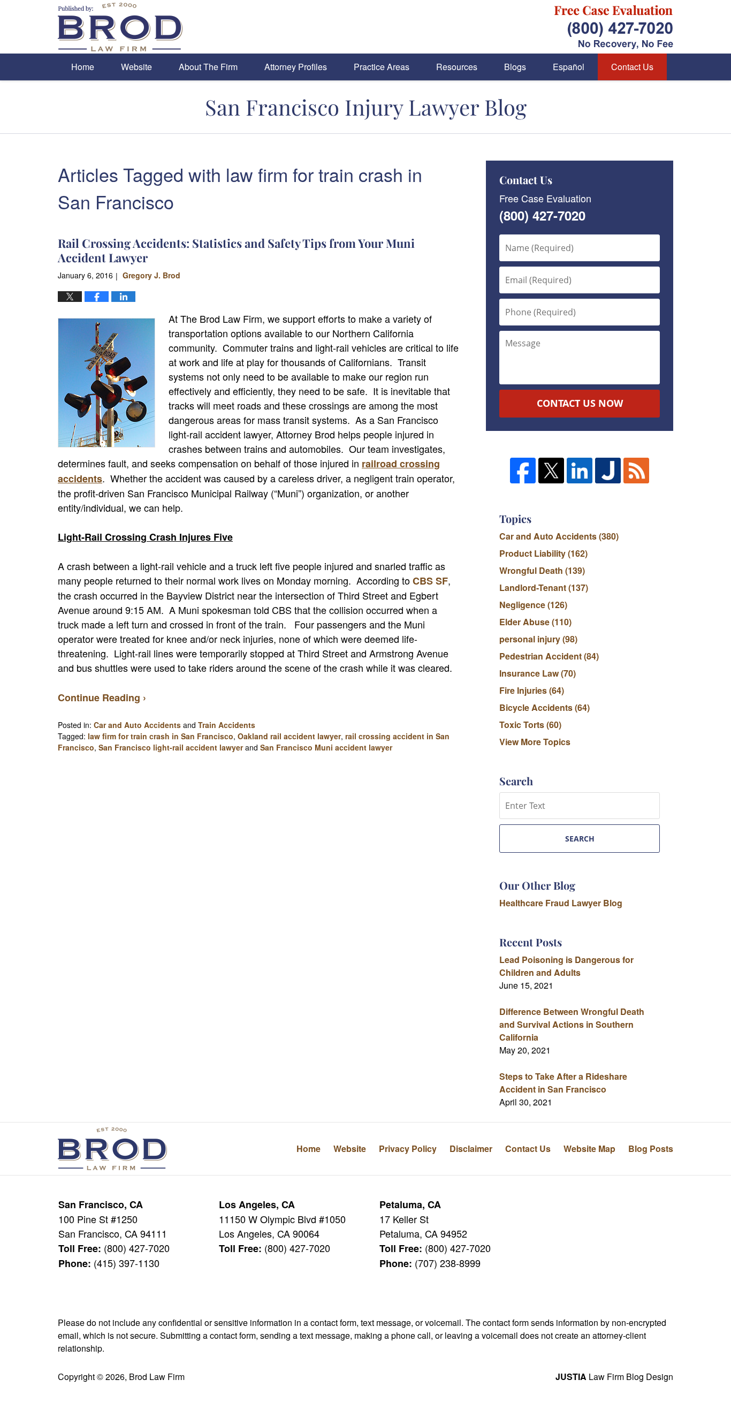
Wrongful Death (542, 570)
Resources (456, 66)
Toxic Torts (530, 724)
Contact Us (632, 66)
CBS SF (430, 581)
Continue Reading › (102, 697)
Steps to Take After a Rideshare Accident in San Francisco (563, 1082)
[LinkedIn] (579, 470)
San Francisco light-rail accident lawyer (170, 747)
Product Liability (543, 553)
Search (580, 838)
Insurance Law (537, 673)
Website (136, 66)
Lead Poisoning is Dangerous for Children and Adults (566, 966)
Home (82, 66)
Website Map (589, 1148)
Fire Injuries (531, 690)
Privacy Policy (408, 1148)
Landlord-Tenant (543, 587)
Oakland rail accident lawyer (289, 736)
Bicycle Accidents (544, 707)
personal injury (538, 639)
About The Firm (208, 66)
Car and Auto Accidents (137, 724)
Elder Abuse (535, 622)
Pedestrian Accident (549, 656)
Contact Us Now (580, 403)
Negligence (533, 604)
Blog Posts (650, 1148)
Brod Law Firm (157, 1376)
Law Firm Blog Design (614, 1376)
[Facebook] (523, 470)
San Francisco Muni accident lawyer (326, 747)
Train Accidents (226, 724)
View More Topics (534, 742)
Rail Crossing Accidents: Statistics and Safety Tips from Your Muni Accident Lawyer (236, 250)
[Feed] (636, 470)
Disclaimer (471, 1148)
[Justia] (608, 470)
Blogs (515, 66)
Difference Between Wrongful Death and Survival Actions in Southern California (571, 1024)
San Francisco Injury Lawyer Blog (120, 27)
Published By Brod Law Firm (613, 27)
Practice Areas (381, 66)
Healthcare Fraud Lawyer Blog (560, 903)
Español (568, 66)
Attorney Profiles (295, 66)
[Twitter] (551, 470)
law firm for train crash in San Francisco (160, 736)
